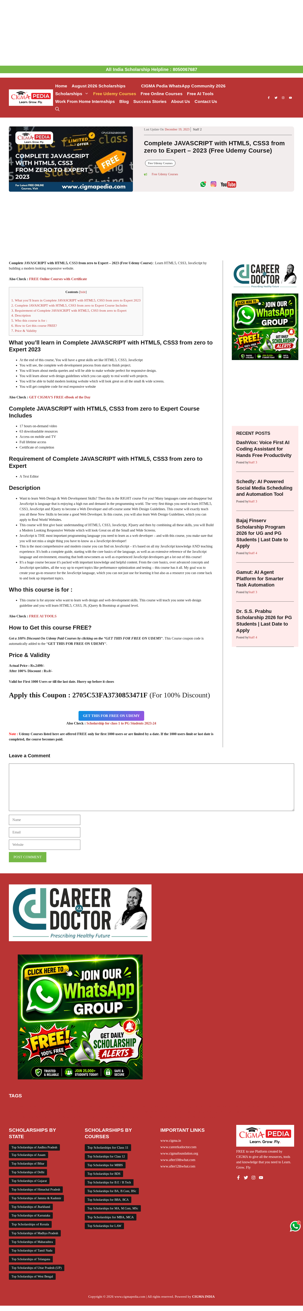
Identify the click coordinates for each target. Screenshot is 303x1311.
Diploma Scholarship (130, 1106)
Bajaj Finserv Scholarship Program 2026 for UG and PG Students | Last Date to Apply (262, 533)
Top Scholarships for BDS (103, 1173)
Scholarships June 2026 (25, 1117)
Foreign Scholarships (197, 1106)
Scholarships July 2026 (270, 1111)
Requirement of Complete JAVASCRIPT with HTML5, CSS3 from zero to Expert (68, 310)
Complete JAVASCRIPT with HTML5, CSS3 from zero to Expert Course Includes (69, 305)
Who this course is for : (29, 320)
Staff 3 (252, 462)
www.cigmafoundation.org (179, 1153)
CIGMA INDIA (203, 1296)
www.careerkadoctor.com (178, 1147)
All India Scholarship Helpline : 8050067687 (151, 69)
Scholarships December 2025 (151, 1111)
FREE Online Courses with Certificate (58, 279)
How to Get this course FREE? (34, 325)
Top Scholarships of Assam (28, 1155)
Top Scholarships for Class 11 (107, 1147)
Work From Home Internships (85, 101)
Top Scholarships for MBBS (105, 1165)
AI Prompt (16, 1106)
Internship (252, 1106)
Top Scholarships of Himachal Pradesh (36, 1189)
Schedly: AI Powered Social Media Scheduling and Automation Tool (264, 488)
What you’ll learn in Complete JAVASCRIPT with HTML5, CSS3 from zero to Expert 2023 (76, 300)
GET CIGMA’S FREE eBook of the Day (60, 397)
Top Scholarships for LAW (104, 1226)
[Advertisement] (151, 33)
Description (21, 315)
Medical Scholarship (23, 1111)
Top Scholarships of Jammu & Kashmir (36, 1198)
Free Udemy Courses (114, 93)
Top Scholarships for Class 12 (106, 1156)
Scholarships (68, 93)
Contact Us (206, 101)
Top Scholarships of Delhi (28, 1172)
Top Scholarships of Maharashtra (32, 1242)
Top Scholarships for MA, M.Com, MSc (112, 1208)
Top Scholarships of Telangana (31, 1259)
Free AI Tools (200, 93)
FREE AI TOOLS (43, 616)
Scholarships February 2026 (193, 1111)
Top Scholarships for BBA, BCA (108, 1199)
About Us (180, 101)
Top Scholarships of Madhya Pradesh (35, 1233)
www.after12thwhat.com (177, 1166)
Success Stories (150, 101)
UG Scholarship (179, 1117)
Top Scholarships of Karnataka (31, 1215)
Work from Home (204, 1117)
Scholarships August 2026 (111, 1111)
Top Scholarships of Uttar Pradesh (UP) (37, 1268)
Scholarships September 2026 (107, 1117)
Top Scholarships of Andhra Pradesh (34, 1147)
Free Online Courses (162, 93)
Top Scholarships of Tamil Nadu (32, 1250)
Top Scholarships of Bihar (28, 1163)
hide (83, 292)
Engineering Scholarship (164, 1106)
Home (61, 86)
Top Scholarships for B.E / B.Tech (109, 1182)
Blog (124, 101)
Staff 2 (197, 129)
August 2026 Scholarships (104, 86)
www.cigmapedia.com (129, 1296)
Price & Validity (24, 331)
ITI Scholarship (272, 1106)
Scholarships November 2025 (64, 1117)
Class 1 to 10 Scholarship (55, 1106)
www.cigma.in (170, 1140)
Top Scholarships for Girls (148, 1117)
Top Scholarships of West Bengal (32, 1276)
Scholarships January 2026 (233, 1111)
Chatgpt (30, 1106)
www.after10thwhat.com (177, 1160)
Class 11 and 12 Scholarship (94, 1106)
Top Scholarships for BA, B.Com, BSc (111, 1191)
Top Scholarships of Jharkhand (31, 1207)
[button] (57, 109)
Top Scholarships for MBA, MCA (110, 1217)
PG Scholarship (49, 1111)
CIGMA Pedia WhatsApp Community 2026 (183, 86)
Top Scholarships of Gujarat (29, 1181)
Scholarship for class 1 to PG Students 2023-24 (121, 723)
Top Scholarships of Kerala (30, 1224)
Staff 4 (252, 553)
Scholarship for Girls (76, 1111)
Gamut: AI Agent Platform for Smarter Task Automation (260, 578)
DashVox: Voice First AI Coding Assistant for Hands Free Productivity (263, 449)
